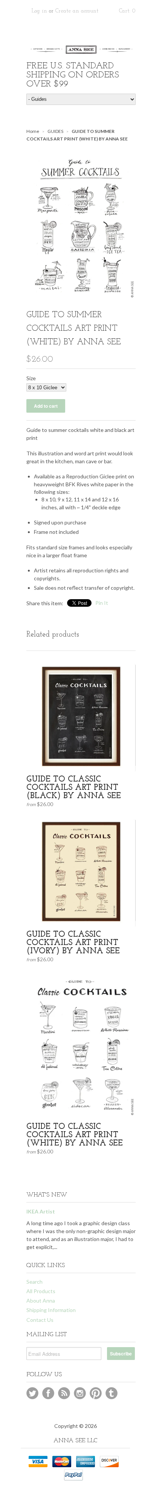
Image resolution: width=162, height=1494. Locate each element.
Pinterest (96, 1393)
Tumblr (111, 1393)
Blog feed (64, 1393)
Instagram (80, 1393)
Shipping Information (51, 1310)
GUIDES (55, 131)
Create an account (76, 11)
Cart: (127, 11)
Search (34, 1281)
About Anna (40, 1300)
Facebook (48, 1393)
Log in (39, 11)
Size (31, 378)
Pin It (101, 603)
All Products (40, 1291)
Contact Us (39, 1320)
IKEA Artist (40, 1211)
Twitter (32, 1393)
